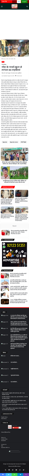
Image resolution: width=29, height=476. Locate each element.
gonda (5, 142)
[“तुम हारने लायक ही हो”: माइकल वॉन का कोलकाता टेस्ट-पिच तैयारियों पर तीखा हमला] (5, 377)
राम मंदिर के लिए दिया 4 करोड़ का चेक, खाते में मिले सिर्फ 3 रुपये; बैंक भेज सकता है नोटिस (18, 281)
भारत (7, 58)
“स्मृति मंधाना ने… (14, 369)
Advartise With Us (5, 447)
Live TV (4, 1)
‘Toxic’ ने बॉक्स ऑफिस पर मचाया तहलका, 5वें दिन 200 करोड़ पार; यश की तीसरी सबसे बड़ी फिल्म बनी (18, 301)
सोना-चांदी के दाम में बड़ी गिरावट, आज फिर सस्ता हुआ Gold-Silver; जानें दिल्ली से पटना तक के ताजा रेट (19, 323)
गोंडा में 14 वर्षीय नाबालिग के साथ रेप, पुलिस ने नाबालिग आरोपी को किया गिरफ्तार (21, 200)
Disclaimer (3, 440)
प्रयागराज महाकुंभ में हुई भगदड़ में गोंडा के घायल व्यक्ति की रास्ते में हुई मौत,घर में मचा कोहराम (6, 202)
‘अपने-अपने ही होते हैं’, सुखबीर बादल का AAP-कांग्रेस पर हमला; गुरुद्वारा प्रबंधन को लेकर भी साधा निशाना (19, 288)
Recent (14, 226)
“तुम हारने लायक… (15, 375)
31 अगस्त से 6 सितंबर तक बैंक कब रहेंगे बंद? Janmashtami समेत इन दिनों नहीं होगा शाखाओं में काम (18, 317)
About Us (3, 437)
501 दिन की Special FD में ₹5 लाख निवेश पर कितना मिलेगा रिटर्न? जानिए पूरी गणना (18, 330)
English (24, 1)
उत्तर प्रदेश (11, 58)
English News (4, 417)
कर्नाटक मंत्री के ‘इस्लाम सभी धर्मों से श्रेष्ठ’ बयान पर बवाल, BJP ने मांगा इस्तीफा (18, 294)
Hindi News (4, 418)
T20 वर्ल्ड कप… (14, 362)
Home (4, 58)
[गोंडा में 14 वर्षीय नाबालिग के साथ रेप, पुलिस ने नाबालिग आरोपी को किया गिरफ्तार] (21, 193)
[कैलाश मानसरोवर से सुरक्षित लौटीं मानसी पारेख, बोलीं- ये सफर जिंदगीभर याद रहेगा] (6, 232)
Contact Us (3, 444)
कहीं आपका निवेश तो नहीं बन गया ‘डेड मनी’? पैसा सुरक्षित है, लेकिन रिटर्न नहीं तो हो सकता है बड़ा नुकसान (18, 346)
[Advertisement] (14, 24)
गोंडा (14, 58)
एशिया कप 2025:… (15, 356)
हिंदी (19, 1)
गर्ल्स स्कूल (24, 142)
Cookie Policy (4, 439)
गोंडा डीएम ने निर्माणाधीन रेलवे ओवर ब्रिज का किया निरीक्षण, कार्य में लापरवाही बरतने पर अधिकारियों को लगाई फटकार (21, 217)
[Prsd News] (14, 6)
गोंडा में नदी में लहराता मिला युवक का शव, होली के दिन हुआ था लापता (7, 216)
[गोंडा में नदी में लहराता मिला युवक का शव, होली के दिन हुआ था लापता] (7, 210)
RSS (2, 446)
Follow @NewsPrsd (5, 432)
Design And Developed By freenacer (11, 463)
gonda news (14, 142)
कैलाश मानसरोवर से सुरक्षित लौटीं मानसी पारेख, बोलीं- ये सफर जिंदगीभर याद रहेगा (19, 232)
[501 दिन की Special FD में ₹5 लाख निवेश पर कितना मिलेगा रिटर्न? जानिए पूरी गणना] (5, 330)
